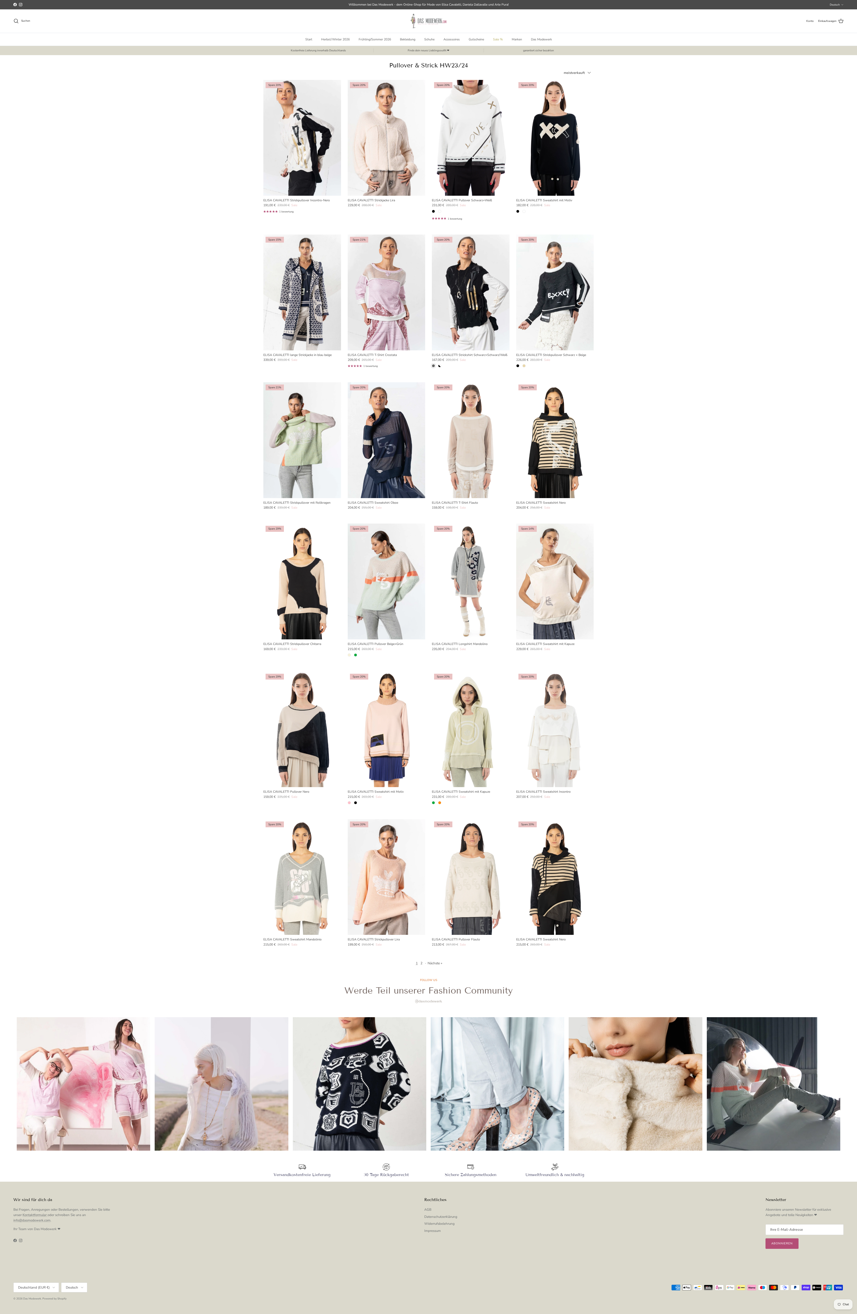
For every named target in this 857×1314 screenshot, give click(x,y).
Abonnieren (782, 1243)
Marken (517, 39)
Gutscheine (476, 39)
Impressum (432, 1231)
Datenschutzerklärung (440, 1216)
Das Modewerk (541, 39)
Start (308, 39)
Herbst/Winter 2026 (335, 39)
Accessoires (451, 39)
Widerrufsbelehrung (439, 1223)
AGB (427, 1209)
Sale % (498, 39)
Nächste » (435, 963)
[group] (83, 1084)
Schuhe (429, 39)
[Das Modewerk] (428, 21)
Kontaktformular (35, 1215)
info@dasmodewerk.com (31, 1220)
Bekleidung (407, 39)
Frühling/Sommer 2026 (375, 39)
